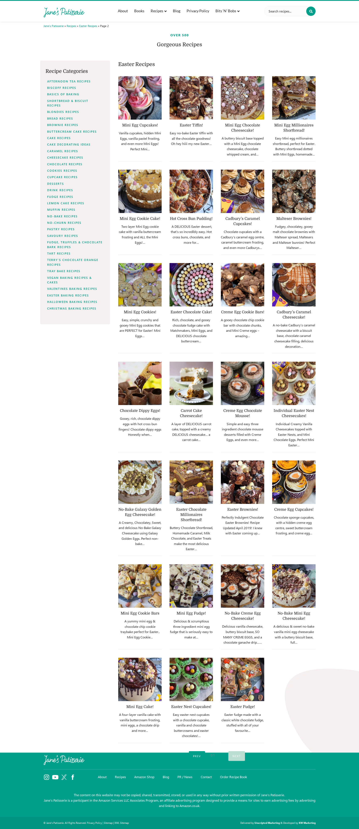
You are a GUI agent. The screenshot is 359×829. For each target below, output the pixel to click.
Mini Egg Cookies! (140, 312)
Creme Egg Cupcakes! (294, 509)
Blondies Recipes (63, 112)
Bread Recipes (60, 118)
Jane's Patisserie (53, 26)
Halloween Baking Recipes (72, 302)
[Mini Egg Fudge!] (191, 586)
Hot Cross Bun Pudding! (191, 219)
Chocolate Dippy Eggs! (140, 411)
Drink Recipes (60, 190)
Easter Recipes (88, 26)
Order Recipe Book (233, 777)
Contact (206, 777)
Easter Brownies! (242, 509)
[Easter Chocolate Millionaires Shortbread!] (191, 482)
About (123, 11)
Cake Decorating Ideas (69, 144)
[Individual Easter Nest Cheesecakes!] (294, 383)
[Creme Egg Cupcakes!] (294, 482)
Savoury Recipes (62, 236)
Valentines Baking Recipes (72, 289)
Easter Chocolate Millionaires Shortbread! (191, 514)
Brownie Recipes (62, 125)
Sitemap (108, 822)
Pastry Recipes (61, 229)
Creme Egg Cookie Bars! (242, 312)
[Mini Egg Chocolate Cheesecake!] (242, 98)
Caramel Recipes (62, 151)
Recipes (157, 11)
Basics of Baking (63, 94)
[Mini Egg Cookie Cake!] (140, 191)
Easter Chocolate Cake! (191, 312)
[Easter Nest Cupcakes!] (191, 679)
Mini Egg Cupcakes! (140, 125)
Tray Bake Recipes (63, 271)
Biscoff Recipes (61, 88)
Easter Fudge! (242, 707)
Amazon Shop (144, 777)
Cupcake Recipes (62, 177)
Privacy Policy (198, 11)
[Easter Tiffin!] (191, 98)
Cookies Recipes (62, 171)
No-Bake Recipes (62, 216)
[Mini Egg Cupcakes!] (140, 98)
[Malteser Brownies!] (294, 191)
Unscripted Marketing (267, 822)
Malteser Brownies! (293, 219)
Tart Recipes (59, 253)
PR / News (184, 777)
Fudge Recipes (60, 197)
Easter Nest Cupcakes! (191, 707)
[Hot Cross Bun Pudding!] (191, 191)
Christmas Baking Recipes (71, 308)
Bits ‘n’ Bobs (225, 11)
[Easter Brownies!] (242, 482)
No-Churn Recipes (64, 223)
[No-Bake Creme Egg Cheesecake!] (242, 586)
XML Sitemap (121, 822)
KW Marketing (307, 822)
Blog (176, 11)
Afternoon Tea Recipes (69, 81)
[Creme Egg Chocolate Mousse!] (242, 383)
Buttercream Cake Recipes (72, 131)
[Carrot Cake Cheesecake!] (191, 383)
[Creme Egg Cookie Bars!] (242, 284)
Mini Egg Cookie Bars (140, 613)
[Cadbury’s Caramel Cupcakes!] (242, 191)
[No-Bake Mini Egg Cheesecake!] (294, 586)
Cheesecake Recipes (65, 157)
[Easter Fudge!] (242, 679)
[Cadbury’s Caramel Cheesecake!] (294, 284)
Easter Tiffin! (191, 125)
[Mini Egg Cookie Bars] (140, 586)
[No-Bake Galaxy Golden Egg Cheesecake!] (140, 482)
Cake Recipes (59, 138)
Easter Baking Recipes (68, 295)
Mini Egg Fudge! (191, 613)
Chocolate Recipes (64, 164)
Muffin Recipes (61, 210)
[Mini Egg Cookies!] (140, 284)
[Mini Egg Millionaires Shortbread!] (294, 98)
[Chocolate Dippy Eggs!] (140, 383)
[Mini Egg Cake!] (140, 679)
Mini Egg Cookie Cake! (140, 219)
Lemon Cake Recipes (65, 203)
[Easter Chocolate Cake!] (191, 284)
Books (139, 11)
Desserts (55, 184)
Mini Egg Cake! (140, 707)
